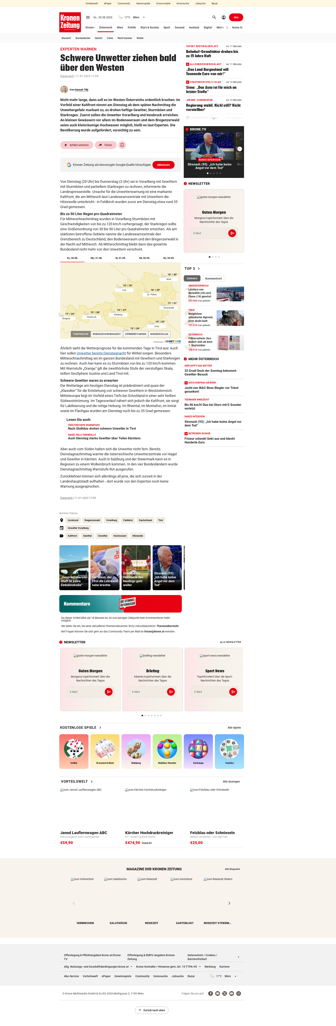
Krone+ (90, 27)
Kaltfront (72, 536)
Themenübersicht (167, 626)
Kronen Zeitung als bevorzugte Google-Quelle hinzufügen (121, 165)
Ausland (194, 27)
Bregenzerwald (92, 520)
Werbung (210, 966)
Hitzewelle (137, 536)
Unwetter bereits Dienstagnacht (101, 353)
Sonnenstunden (135, 334)
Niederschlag (159, 334)
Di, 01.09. (121, 258)
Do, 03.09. (168, 258)
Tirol (160, 520)
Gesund (179, 27)
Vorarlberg (111, 520)
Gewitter (87, 536)
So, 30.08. (75, 257)
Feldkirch (128, 520)
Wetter (140, 38)
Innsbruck (73, 520)
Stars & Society (149, 27)
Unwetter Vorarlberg (78, 528)
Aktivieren (163, 164)
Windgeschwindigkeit (107, 334)
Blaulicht (66, 38)
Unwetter (102, 536)
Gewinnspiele (143, 3)
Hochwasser (120, 536)
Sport (167, 27)
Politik (132, 27)
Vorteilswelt (92, 3)
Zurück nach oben (151, 1010)
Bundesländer (83, 38)
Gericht (98, 38)
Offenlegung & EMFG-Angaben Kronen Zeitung (151, 957)
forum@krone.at (154, 631)
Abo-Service (71, 976)
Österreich (105, 27)
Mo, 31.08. (96, 258)
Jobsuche (200, 3)
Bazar (215, 3)
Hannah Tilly (81, 89)
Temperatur (82, 334)
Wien (120, 27)
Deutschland (145, 520)
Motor (220, 27)
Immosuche (183, 3)
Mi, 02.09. (144, 258)
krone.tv (237, 27)
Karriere (225, 966)
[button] (227, 27)
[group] (73, 567)
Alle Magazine (232, 869)
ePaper (107, 3)
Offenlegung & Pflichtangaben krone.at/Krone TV (92, 957)
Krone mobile (163, 3)
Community (124, 3)
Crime (110, 38)
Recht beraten (125, 38)
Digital (208, 27)
